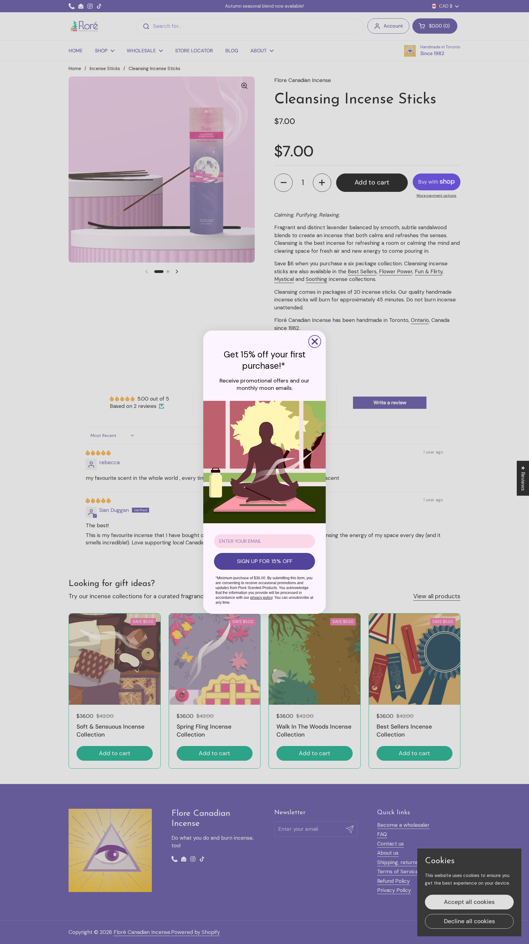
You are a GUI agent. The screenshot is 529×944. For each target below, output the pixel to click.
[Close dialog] (315, 341)
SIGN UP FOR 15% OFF (264, 561)
